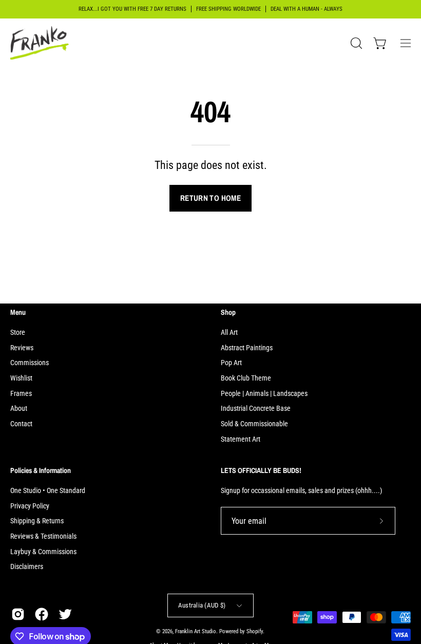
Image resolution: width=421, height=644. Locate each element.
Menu (18, 312)
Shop (228, 312)
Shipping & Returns (37, 521)
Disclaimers (26, 566)
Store (17, 332)
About (18, 408)
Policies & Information (40, 470)
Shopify (254, 631)
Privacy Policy (29, 505)
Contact (21, 424)
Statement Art (240, 439)
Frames (21, 393)
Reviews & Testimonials (43, 536)
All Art (229, 332)
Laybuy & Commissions (43, 551)
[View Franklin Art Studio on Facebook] (41, 614)
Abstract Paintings (247, 348)
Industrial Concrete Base (256, 408)
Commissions (29, 362)
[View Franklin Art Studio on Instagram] (18, 614)
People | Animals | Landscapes (264, 393)
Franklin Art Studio (195, 631)
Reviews (21, 348)
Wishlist (21, 378)
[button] (355, 43)
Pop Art (231, 362)
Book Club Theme (246, 378)
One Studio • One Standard (47, 490)
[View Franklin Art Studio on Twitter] (65, 614)
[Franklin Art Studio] (41, 43)
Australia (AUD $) (201, 605)
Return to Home (210, 198)
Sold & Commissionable (254, 424)
